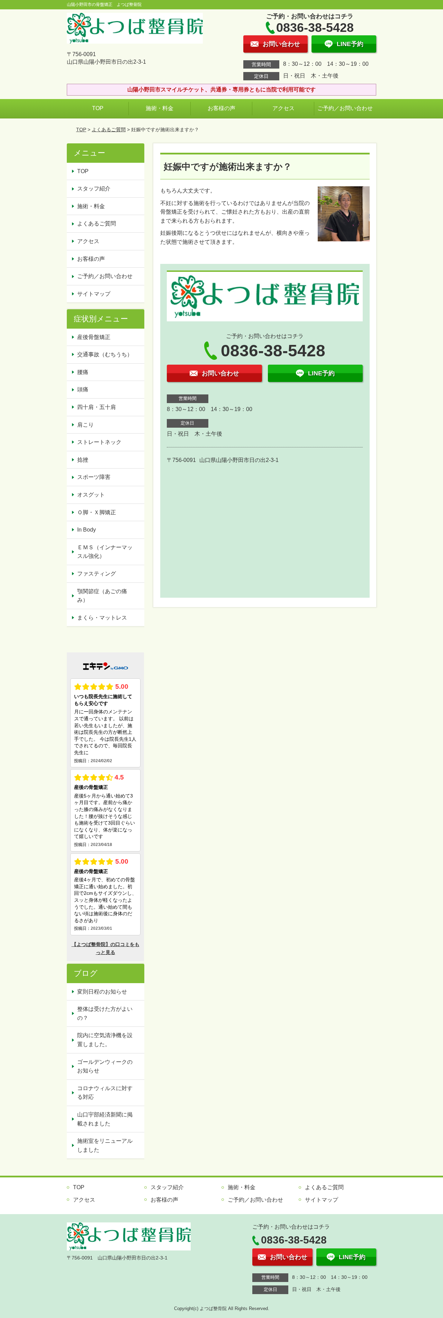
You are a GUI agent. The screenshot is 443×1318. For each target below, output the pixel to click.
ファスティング (96, 574)
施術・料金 (159, 108)
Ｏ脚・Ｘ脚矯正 (96, 512)
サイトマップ (93, 294)
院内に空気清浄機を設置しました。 (105, 1039)
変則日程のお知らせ (102, 992)
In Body (86, 530)
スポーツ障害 (93, 477)
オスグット (91, 495)
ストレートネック (99, 442)
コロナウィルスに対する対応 (105, 1092)
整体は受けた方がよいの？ (105, 1013)
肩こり (85, 425)
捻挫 (82, 460)
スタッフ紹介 (93, 189)
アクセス (283, 108)
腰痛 (82, 372)
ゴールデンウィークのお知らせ (105, 1066)
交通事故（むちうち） (105, 354)
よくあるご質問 (109, 129)
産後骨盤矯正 (93, 337)
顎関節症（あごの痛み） (102, 595)
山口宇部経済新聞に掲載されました (105, 1119)
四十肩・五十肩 (96, 407)
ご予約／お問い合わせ (345, 108)
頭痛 (82, 389)
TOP (97, 108)
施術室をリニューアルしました (105, 1145)
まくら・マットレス (102, 618)
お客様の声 (221, 108)
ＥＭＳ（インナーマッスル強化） (105, 551)
